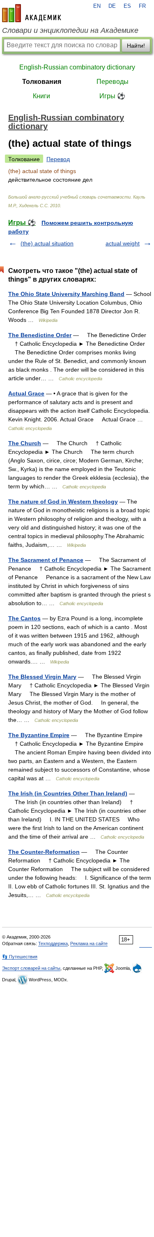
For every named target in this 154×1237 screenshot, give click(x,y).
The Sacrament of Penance (45, 560)
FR (142, 6)
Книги (41, 95)
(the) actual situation (47, 243)
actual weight (123, 243)
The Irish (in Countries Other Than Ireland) (67, 793)
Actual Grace (26, 393)
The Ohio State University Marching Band (66, 294)
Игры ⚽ (112, 95)
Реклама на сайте (89, 943)
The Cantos (24, 618)
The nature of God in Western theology (63, 501)
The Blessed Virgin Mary (42, 676)
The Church (24, 443)
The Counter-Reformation (44, 852)
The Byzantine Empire (38, 735)
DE (112, 6)
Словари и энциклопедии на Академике (70, 30)
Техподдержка (53, 943)
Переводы (113, 81)
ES (127, 6)
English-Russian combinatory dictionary (77, 67)
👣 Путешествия (19, 956)
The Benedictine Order (39, 335)
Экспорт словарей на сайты (31, 968)
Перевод (58, 159)
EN (97, 6)
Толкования (41, 81)
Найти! (136, 45)
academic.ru (31, 13)
